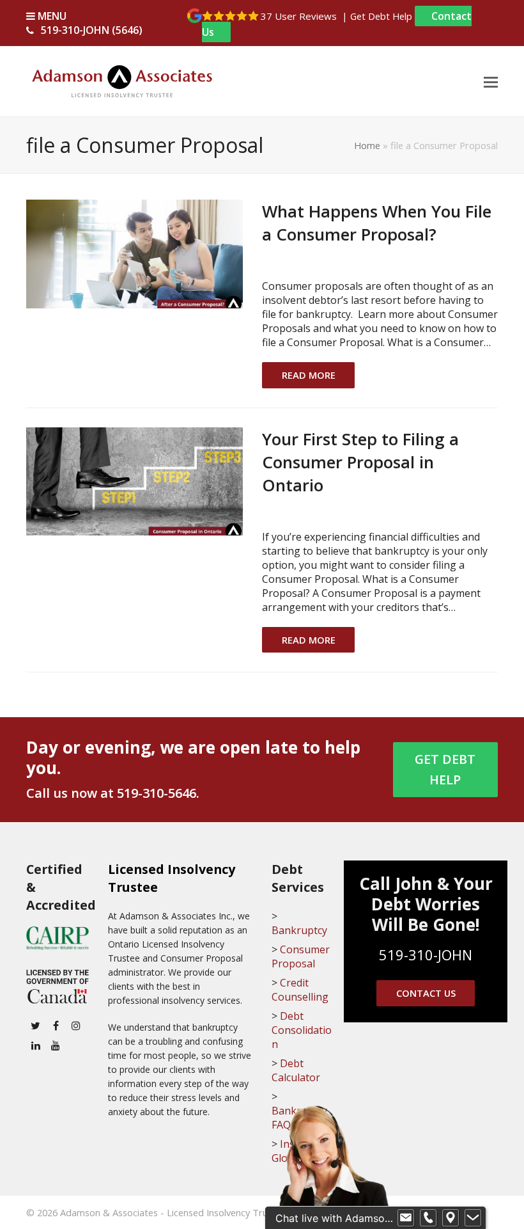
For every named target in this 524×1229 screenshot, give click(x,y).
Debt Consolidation (302, 1030)
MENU (50, 16)
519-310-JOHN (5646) (92, 30)
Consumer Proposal (301, 956)
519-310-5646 (156, 793)
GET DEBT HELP (445, 769)
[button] (491, 81)
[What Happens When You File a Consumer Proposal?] (134, 253)
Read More (308, 375)
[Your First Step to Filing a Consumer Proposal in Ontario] (134, 480)
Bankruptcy (299, 930)
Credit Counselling (300, 990)
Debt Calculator (296, 1070)
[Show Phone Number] (428, 1218)
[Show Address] (450, 1218)
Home (367, 145)
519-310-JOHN (425, 954)
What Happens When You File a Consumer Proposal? (376, 223)
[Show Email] (405, 1218)
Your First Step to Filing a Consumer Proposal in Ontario (360, 461)
